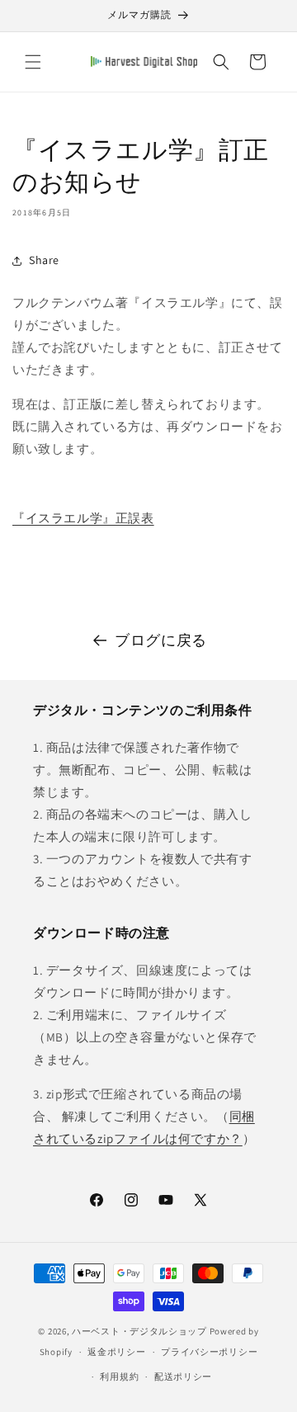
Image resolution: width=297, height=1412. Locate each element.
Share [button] (44, 260)
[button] (33, 62)
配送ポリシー (183, 1376)
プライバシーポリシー (209, 1352)
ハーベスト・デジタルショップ (139, 1331)
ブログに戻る (161, 639)
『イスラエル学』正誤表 (83, 518)
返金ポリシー (116, 1352)
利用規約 (119, 1376)
